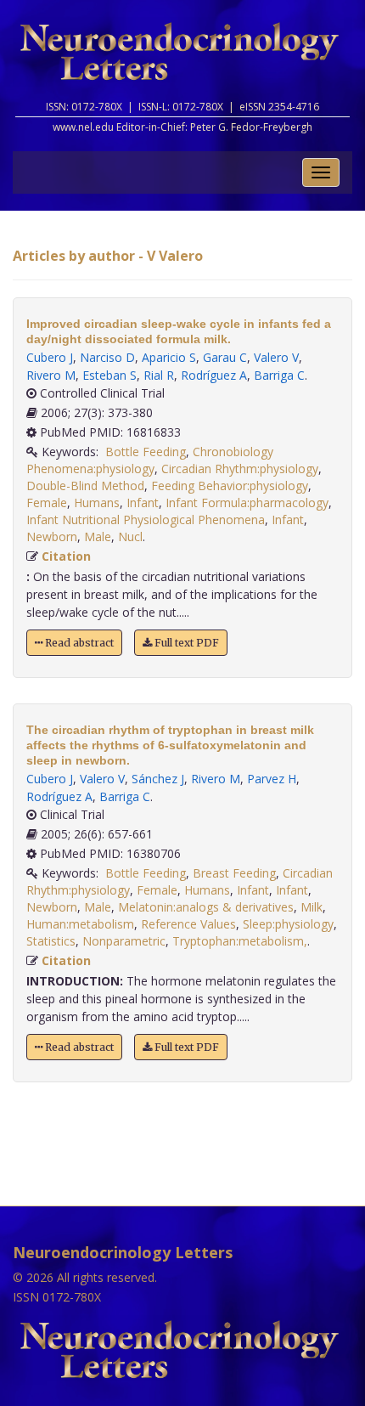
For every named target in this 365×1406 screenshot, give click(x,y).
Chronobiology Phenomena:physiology (149, 460)
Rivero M (51, 375)
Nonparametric (124, 941)
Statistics (51, 941)
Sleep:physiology (288, 924)
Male (97, 536)
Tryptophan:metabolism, (239, 941)
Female (46, 502)
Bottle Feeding (145, 451)
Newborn (51, 536)
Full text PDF (185, 642)
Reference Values (188, 924)
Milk (311, 907)
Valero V (276, 357)
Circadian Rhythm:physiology (239, 468)
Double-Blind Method (85, 485)
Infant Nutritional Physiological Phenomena (145, 519)
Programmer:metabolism (80, 924)
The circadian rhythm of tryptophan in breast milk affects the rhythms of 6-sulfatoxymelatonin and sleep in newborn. (170, 745)
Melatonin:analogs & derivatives (206, 907)
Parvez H (271, 779)
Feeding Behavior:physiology (229, 485)
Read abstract (78, 642)
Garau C (225, 357)
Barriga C (279, 375)
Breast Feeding (234, 873)
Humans (97, 502)
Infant (142, 502)
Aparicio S (169, 357)
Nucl (130, 536)
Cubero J (49, 357)
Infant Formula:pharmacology (247, 502)
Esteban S (109, 375)
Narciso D (107, 357)
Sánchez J (158, 779)
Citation (66, 556)
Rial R (158, 375)
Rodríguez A (214, 375)
